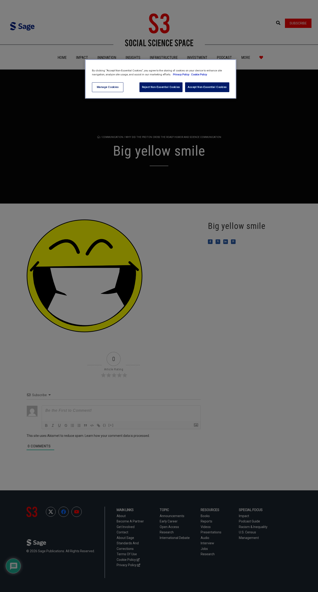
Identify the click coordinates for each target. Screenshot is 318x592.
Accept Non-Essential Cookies (207, 87)
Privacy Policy (181, 74)
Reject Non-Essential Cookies (161, 87)
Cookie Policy (199, 74)
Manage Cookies (108, 87)
